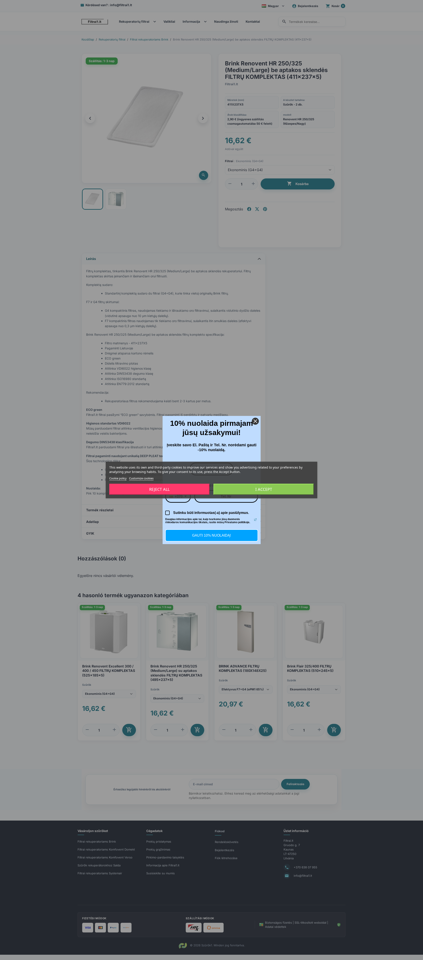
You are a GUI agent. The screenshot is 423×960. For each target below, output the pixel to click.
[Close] (255, 421)
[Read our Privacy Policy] (255, 519)
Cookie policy (118, 478)
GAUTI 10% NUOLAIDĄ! (211, 535)
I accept (263, 489)
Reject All (159, 489)
